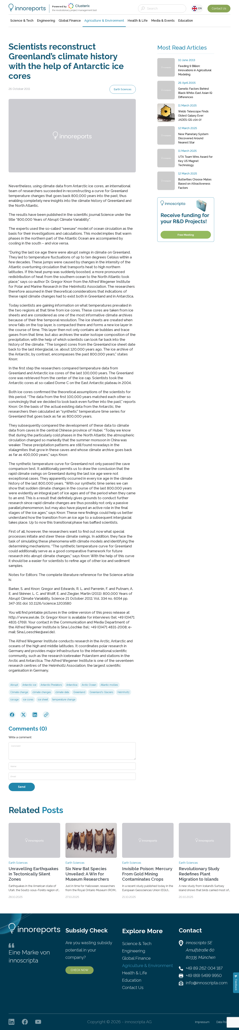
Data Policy (223, 1022)
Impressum (202, 1022)
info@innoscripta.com (206, 982)
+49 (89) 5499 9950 (204, 975)
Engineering (133, 950)
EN (199, 8)
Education (131, 980)
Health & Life (134, 972)
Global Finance (136, 958)
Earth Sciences (122, 89)
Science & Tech (137, 943)
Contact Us (219, 8)
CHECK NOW (79, 970)
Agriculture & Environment (147, 965)
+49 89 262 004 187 (204, 968)
